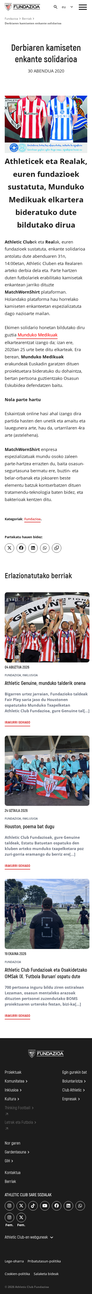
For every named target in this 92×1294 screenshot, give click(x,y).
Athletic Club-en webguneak (29, 1238)
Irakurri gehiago (17, 722)
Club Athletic (74, 1090)
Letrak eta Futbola (21, 1122)
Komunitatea (17, 1081)
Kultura (13, 1099)
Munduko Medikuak (37, 335)
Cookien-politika (17, 1274)
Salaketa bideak (46, 1274)
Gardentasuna (18, 1152)
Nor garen (12, 1143)
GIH (10, 1161)
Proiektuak (13, 1072)
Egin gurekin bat (74, 1072)
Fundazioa (11, 19)
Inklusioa (14, 1090)
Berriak (27, 19)
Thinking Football (20, 1108)
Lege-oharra (14, 1261)
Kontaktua (13, 1172)
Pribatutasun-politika (44, 1261)
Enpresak (71, 1099)
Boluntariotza (74, 1081)
